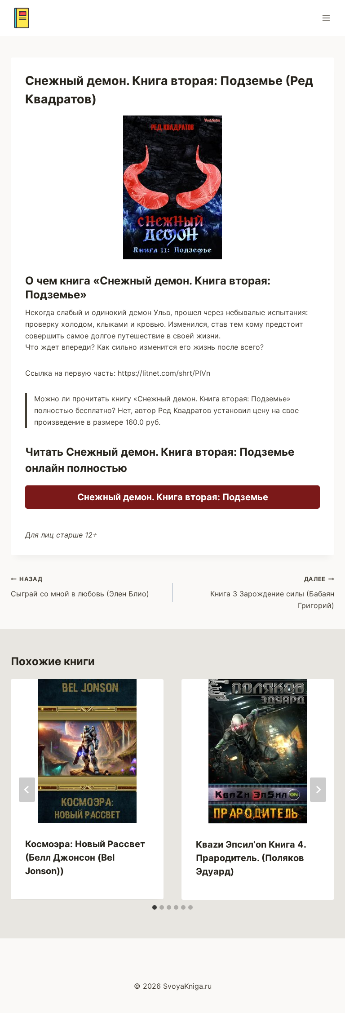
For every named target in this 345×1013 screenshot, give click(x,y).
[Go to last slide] (27, 790)
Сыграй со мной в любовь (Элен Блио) (80, 587)
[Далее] (318, 790)
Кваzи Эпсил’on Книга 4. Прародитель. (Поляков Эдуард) (251, 858)
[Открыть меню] (326, 18)
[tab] (154, 907)
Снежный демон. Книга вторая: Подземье (172, 497)
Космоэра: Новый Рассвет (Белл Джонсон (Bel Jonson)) (85, 857)
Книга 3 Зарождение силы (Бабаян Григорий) (272, 592)
